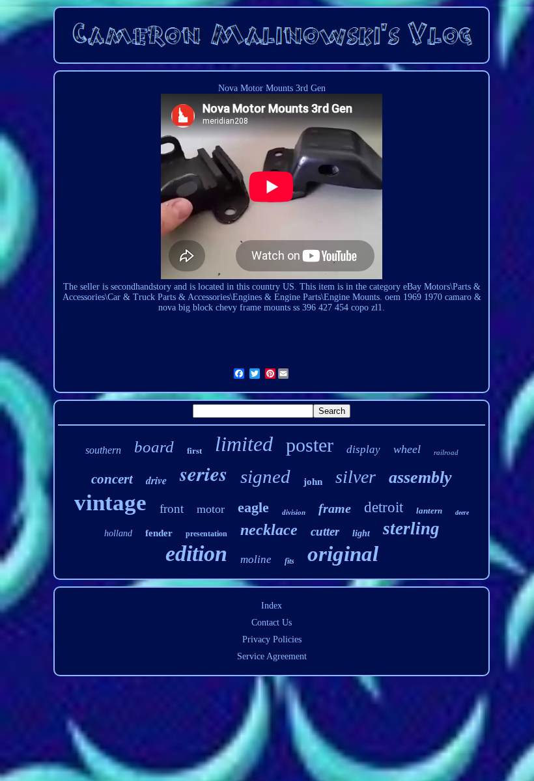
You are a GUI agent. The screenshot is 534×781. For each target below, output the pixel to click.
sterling (411, 528)
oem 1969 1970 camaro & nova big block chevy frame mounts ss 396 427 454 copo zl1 (319, 302)
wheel (407, 449)
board (154, 447)
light (361, 533)
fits (289, 561)
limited (244, 444)
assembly (420, 477)
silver (355, 477)
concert (112, 479)
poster (309, 445)
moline (256, 559)
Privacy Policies (272, 639)
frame (334, 508)
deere (462, 512)
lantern (429, 510)
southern (103, 450)
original (342, 554)
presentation (206, 533)
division (293, 512)
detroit (383, 507)
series (203, 473)
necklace (269, 529)
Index (271, 605)
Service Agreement (272, 656)
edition (196, 553)
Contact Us (271, 622)
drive (156, 480)
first (194, 451)
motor (211, 508)
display (363, 449)
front (172, 508)
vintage (110, 502)
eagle (253, 507)
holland (118, 533)
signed (265, 476)
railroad (446, 452)
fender (159, 533)
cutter (325, 531)
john (312, 481)
